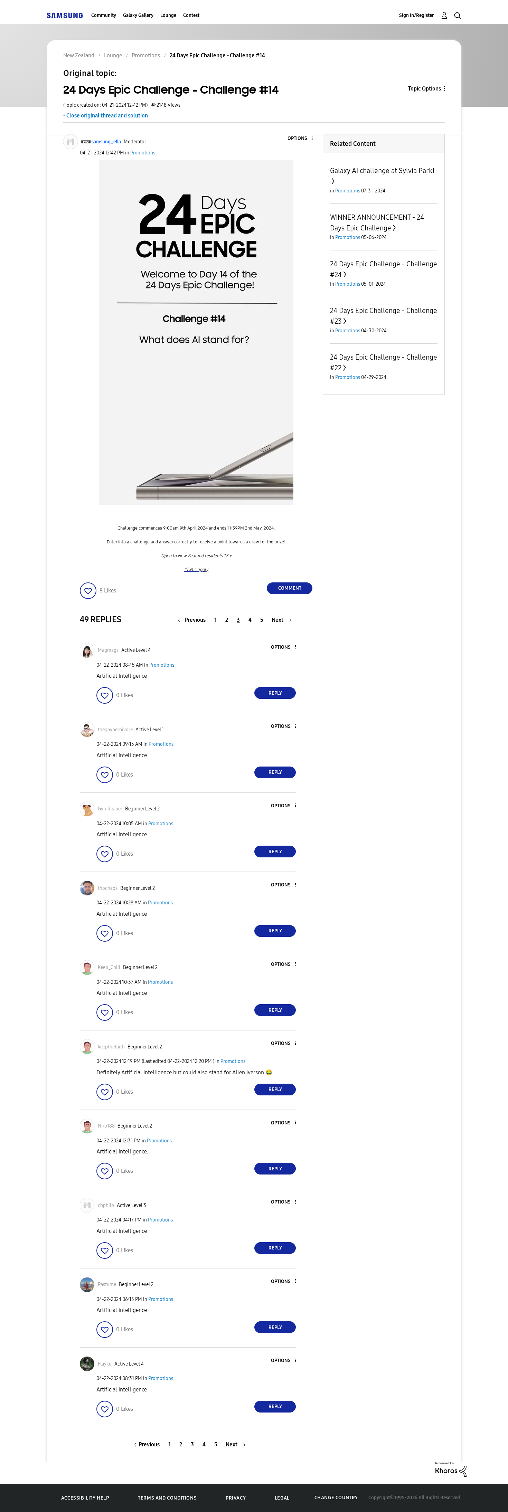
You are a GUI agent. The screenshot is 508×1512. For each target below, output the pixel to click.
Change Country (336, 1498)
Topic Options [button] (424, 88)
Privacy (236, 1498)
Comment (289, 588)
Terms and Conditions (167, 1498)
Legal (282, 1498)
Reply (275, 693)
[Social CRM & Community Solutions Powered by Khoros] (451, 1468)
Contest (191, 15)
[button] (301, 138)
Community (103, 15)
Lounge (168, 15)
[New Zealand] (65, 15)
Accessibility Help (85, 1498)
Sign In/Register (416, 15)
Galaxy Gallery (138, 15)
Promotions (142, 153)
